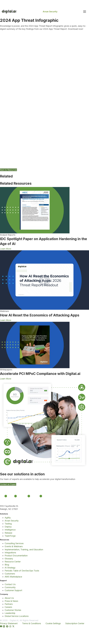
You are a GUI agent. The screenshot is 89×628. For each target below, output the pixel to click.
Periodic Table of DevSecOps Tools (22, 570)
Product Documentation (16, 555)
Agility (8, 517)
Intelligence (10, 529)
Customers (10, 573)
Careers (8, 607)
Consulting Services (14, 543)
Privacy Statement (8, 623)
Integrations (10, 552)
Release (8, 533)
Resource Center (13, 561)
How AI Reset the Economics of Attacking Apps (39, 315)
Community (10, 587)
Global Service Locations (17, 616)
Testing (8, 523)
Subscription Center (74, 623)
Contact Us (10, 584)
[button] (84, 11)
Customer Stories (13, 610)
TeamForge (10, 536)
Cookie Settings (53, 623)
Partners (9, 604)
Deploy (8, 526)
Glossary (9, 558)
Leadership (10, 613)
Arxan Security (50, 11)
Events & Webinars (14, 546)
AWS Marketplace (13, 576)
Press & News (11, 601)
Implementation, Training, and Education (24, 549)
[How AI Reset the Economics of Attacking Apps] (44, 280)
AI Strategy (10, 567)
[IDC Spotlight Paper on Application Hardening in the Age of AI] (35, 210)
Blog (7, 564)
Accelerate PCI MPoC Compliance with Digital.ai (40, 374)
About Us (9, 598)
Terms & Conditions (31, 623)
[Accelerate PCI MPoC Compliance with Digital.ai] (35, 345)
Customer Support (13, 590)
